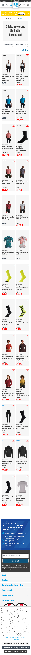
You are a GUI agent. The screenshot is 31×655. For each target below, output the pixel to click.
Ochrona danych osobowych (13, 637)
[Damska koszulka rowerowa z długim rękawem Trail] (22, 346)
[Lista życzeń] (24, 5)
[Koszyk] (28, 5)
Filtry (26, 50)
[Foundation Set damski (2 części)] (22, 101)
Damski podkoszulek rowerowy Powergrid (20, 498)
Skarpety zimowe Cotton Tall (22, 427)
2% (6, 1)
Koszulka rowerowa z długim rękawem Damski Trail (22, 393)
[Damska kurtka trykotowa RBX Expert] (8, 451)
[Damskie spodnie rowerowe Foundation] (8, 66)
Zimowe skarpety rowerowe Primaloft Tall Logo (8, 498)
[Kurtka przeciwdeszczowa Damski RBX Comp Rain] (8, 381)
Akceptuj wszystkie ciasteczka (15, 651)
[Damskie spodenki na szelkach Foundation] (22, 66)
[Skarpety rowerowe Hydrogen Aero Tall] (22, 136)
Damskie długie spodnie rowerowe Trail (8, 428)
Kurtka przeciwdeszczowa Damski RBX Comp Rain (8, 393)
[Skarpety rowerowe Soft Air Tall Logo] (22, 276)
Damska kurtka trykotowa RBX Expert (7, 463)
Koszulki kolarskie (8, 45)
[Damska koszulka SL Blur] (8, 242)
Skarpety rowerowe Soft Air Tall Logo (22, 288)
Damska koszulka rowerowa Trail (8, 357)
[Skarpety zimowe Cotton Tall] (22, 416)
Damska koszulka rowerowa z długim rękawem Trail (22, 358)
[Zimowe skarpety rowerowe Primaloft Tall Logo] (8, 487)
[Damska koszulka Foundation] (8, 101)
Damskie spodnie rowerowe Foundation (8, 78)
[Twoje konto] (20, 5)
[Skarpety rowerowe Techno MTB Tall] (8, 311)
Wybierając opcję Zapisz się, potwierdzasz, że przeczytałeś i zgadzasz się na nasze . (15, 567)
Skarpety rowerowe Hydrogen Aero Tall (21, 148)
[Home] (3, 19)
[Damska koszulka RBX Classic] (22, 207)
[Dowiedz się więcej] (28, 13)
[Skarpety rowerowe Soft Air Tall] (22, 311)
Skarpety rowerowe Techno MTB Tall (8, 323)
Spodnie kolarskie (20, 45)
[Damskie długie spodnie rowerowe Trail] (8, 416)
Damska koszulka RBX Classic (22, 218)
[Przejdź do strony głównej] (15, 5)
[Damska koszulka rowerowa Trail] (8, 346)
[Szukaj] (7, 5)
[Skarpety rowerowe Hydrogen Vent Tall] (8, 276)
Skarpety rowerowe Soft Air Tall (22, 323)
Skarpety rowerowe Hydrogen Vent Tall (7, 288)
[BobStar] (11, 5)
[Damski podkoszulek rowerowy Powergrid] (22, 487)
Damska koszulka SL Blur (8, 253)
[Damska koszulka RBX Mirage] (22, 171)
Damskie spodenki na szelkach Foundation (22, 78)
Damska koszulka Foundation (8, 112)
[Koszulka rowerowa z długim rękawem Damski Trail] (22, 381)
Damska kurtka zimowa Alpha (21, 462)
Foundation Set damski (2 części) (21, 112)
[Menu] (3, 5)
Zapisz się (15, 560)
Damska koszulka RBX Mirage (22, 183)
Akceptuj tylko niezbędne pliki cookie (16, 647)
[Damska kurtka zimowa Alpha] (22, 451)
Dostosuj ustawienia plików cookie (15, 643)
